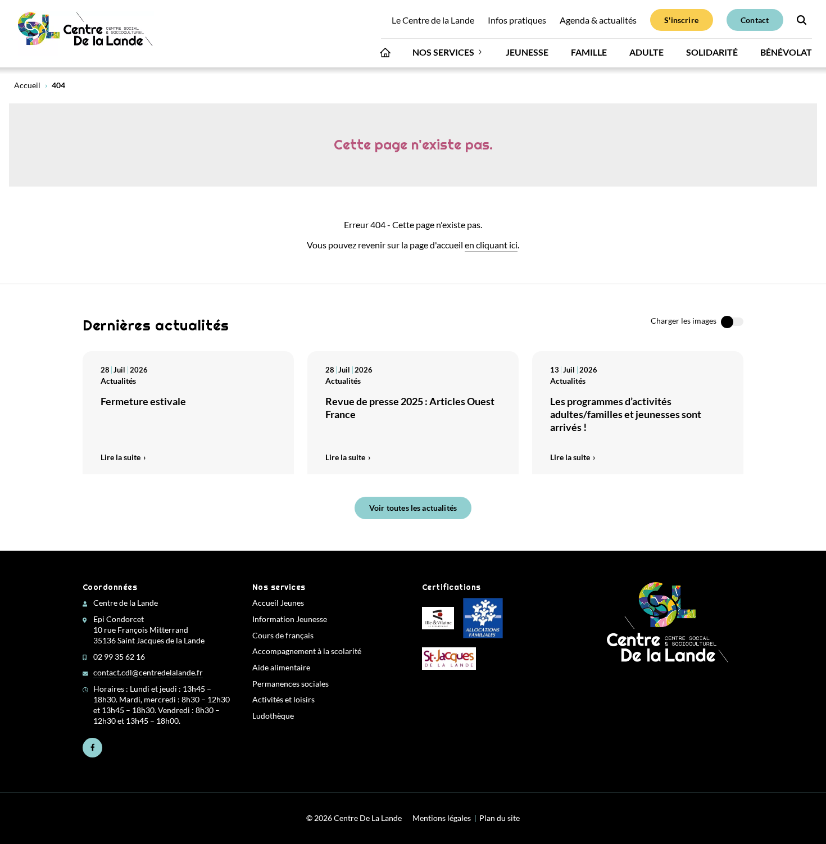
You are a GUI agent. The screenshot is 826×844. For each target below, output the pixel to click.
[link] (86, 33)
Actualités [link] (118, 380)
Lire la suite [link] (120, 457)
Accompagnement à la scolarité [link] (306, 651)
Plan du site (499, 818)
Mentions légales (441, 818)
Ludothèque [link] (273, 716)
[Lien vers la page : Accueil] (385, 55)
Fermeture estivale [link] (143, 401)
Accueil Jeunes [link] (278, 603)
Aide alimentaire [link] (281, 667)
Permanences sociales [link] (290, 684)
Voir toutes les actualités (413, 507)
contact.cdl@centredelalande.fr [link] (148, 673)
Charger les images (683, 321)
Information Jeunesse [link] (289, 619)
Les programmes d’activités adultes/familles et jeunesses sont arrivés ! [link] (625, 414)
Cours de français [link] (283, 635)
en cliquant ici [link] (491, 245)
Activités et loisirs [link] (283, 700)
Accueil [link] (27, 85)
